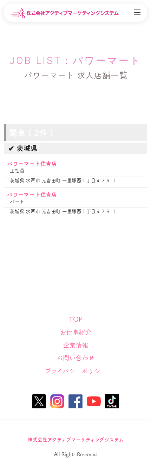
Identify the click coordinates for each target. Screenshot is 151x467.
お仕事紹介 (75, 332)
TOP (76, 319)
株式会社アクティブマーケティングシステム (76, 439)
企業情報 (75, 345)
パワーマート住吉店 (32, 163)
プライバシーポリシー (76, 371)
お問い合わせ (75, 358)
